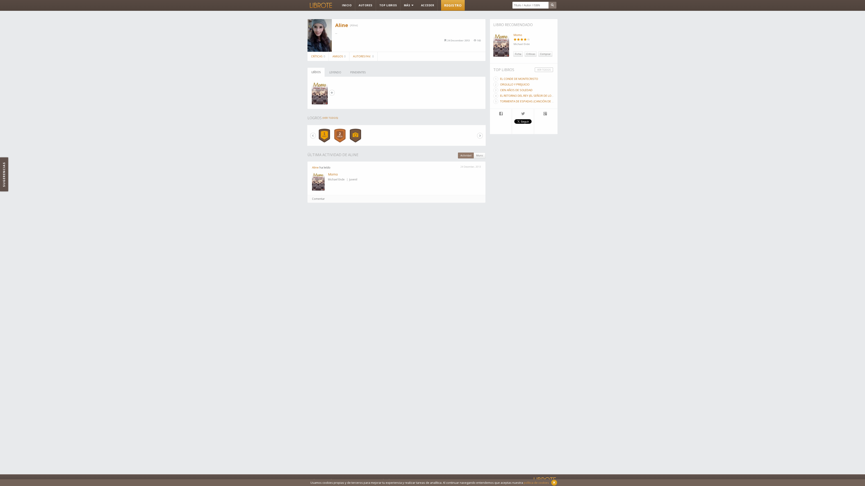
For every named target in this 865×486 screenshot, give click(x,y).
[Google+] (545, 114)
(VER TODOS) (330, 117)
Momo (333, 174)
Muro (479, 155)
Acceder (427, 5)
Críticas (318, 56)
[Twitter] (523, 114)
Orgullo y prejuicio (515, 84)
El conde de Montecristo (519, 79)
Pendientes (358, 72)
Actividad (465, 155)
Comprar (545, 54)
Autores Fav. (363, 56)
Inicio (347, 5)
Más (407, 5)
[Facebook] (501, 114)
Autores (365, 5)
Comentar (318, 199)
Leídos (316, 72)
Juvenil (353, 179)
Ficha (518, 54)
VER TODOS (544, 69)
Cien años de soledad (516, 90)
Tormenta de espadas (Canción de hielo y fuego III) (537, 101)
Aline (341, 25)
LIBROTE (320, 5)
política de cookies (536, 483)
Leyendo (335, 72)
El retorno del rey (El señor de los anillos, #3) (535, 96)
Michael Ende (336, 179)
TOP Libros (388, 5)
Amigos (339, 56)
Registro (453, 5)
